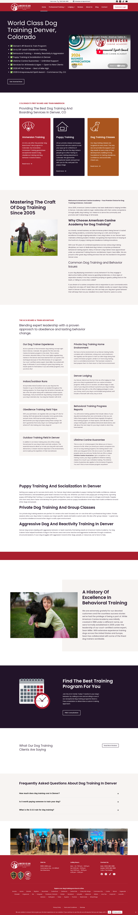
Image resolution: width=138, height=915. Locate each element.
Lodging (70, 7)
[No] (136, 912)
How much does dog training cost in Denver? (39, 793)
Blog (96, 7)
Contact (104, 7)
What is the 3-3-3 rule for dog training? (36, 810)
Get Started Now (16, 82)
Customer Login (120, 7)
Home (44, 7)
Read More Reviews (110, 745)
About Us (89, 7)
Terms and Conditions (70, 907)
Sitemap (82, 907)
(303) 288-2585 (64, 1)
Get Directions (45, 870)
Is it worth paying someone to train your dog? (39, 802)
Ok (109, 912)
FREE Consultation (71, 713)
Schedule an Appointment (82, 1)
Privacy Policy (57, 907)
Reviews (80, 7)
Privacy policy (117, 912)
